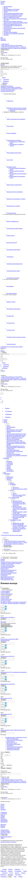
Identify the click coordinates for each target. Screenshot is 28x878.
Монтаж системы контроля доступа (13, 24)
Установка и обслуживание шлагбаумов (14, 33)
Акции (2, 805)
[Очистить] (2, 70)
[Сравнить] (4, 609)
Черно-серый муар (5, 624)
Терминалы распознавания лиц (9, 570)
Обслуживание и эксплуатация (11, 9)
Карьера (3, 817)
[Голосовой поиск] (2, 74)
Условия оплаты (5, 830)
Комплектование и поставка (11, 10)
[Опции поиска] (2, 72)
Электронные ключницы (7, 571)
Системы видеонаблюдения (8, 566)
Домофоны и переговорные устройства (11, 563)
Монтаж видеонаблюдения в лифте (13, 16)
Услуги (2, 808)
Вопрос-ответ (4, 834)
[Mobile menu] (2, 369)
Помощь (3, 827)
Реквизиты (3, 824)
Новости (3, 815)
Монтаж (6, 7)
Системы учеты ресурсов (7, 564)
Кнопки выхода (11, 741)
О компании (4, 812)
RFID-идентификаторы (6, 578)
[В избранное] (4, 606)
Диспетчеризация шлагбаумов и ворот (13, 13)
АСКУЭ (6, 12)
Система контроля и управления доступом (16, 737)
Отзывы (3, 816)
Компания (3, 809)
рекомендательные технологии (8, 842)
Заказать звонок (5, 49)
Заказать (3, 685)
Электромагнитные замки (7, 579)
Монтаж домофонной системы (11, 17)
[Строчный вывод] (3, 604)
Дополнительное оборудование (9, 572)
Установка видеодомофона (10, 32)
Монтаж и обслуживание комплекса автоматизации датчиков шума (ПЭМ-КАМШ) (15, 22)
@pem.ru (5, 52)
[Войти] (1, 395)
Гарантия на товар (5, 832)
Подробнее (3, 622)
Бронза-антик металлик (6, 626)
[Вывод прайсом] (4, 604)
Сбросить (7, 752)
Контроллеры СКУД (6, 574)
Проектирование (8, 6)
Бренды (2, 807)
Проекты (3, 825)
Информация (4, 821)
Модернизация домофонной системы (13, 14)
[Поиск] (2, 394)
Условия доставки (5, 831)
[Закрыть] (2, 402)
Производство (7, 30)
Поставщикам (4, 820)
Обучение (6, 35)
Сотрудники (4, 813)
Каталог (3, 804)
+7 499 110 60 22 (5, 44)
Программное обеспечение (7, 576)
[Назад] (8, 424)
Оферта (2, 838)
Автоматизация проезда (7, 567)
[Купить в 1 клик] (3, 611)
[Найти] (5, 74)
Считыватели (4, 575)
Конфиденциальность (6, 836)
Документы (3, 819)
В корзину (3, 618)
